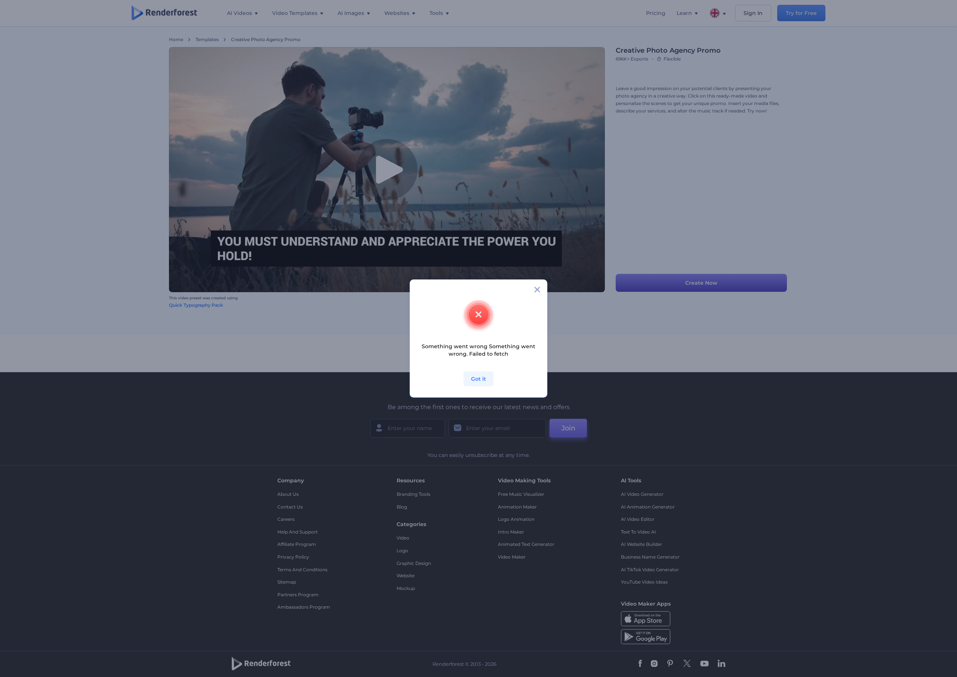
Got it (478, 378)
